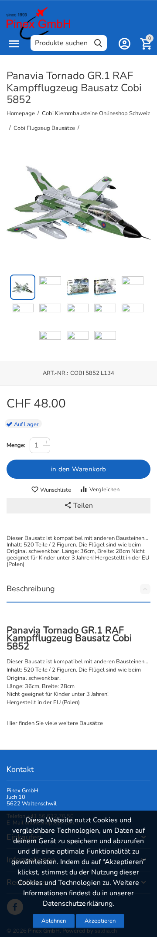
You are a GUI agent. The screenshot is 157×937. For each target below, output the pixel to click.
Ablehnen (53, 921)
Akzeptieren (100, 921)
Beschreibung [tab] (31, 588)
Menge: (16, 445)
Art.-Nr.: (55, 373)
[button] (78, 505)
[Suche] (98, 43)
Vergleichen (104, 489)
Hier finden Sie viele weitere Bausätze (55, 723)
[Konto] (124, 44)
